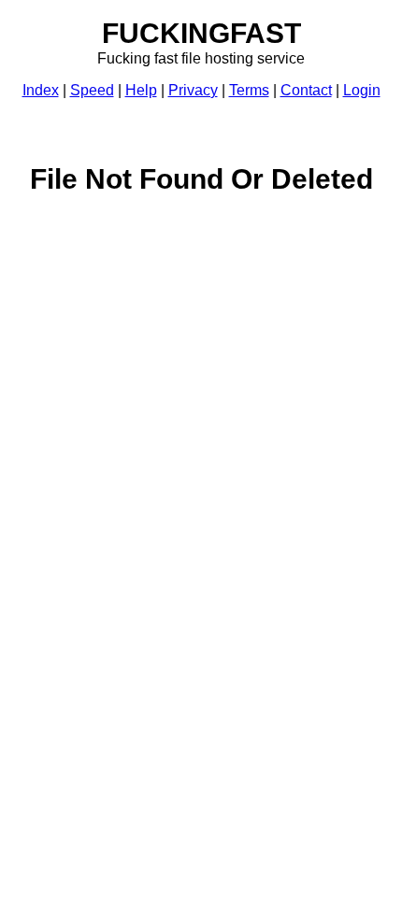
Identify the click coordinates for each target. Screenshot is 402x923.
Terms (249, 90)
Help (141, 90)
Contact (306, 90)
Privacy (193, 90)
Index (40, 90)
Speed (92, 90)
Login (361, 90)
